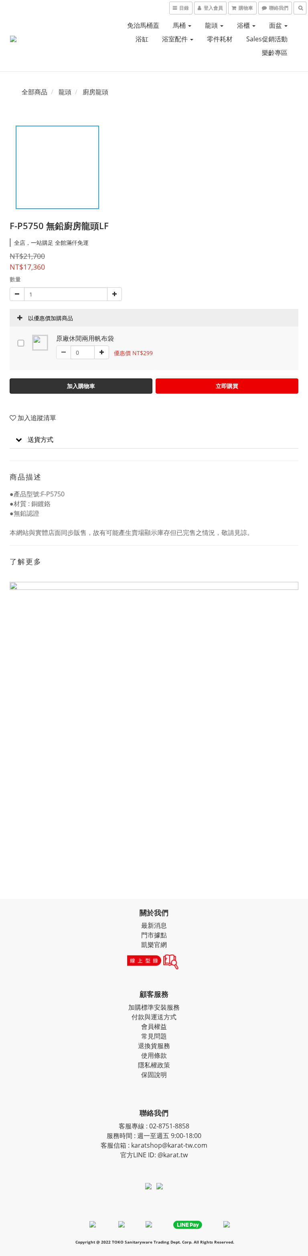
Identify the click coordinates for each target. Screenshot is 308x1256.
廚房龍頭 (95, 91)
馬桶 (180, 25)
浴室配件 (175, 39)
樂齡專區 (275, 52)
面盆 (276, 25)
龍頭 (212, 25)
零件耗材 (220, 39)
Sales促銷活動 (267, 39)
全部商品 (34, 91)
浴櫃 (244, 25)
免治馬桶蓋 (143, 25)
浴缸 (142, 39)
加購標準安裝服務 (154, 1007)
